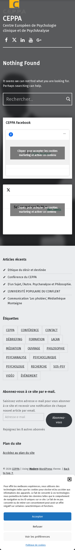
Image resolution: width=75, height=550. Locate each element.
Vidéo (10, 375)
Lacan (55, 339)
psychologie (15, 366)
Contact (51, 330)
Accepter (37, 516)
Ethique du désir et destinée (27, 270)
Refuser (37, 526)
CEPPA (12, 18)
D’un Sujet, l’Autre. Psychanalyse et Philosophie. (40, 284)
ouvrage (34, 348)
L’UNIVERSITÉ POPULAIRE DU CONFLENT (34, 291)
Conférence (30, 330)
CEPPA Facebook (18, 123)
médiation (13, 348)
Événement (29, 375)
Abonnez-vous (58, 420)
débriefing (14, 339)
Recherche (39, 366)
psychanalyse (16, 357)
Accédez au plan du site (19, 453)
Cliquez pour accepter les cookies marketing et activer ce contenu (37, 153)
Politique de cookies (36, 545)
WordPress (45, 468)
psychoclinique (44, 357)
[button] (69, 479)
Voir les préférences (37, 536)
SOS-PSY (59, 366)
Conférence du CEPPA (22, 277)
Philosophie (56, 348)
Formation (37, 339)
